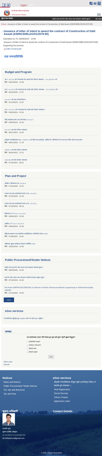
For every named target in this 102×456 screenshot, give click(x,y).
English (23, 5)
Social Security (61, 393)
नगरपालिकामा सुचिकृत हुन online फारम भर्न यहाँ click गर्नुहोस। (24, 318)
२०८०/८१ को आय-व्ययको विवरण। (15, 99)
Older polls (8, 362)
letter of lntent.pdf (13, 49)
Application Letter (62, 401)
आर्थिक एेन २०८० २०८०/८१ (14, 224)
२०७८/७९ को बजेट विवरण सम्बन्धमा (16, 160)
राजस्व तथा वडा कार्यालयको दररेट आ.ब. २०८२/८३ (20, 203)
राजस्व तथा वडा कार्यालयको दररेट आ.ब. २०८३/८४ (20, 193)
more (9, 300)
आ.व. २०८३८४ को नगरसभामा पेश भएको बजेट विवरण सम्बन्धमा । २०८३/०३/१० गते (31, 79)
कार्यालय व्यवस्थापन (35, 345)
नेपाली (31, 5)
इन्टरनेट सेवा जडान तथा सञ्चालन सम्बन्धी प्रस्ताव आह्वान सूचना (24, 277)
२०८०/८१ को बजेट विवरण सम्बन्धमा (16, 130)
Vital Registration (62, 389)
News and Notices (12, 382)
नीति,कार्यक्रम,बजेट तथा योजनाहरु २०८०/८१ (19, 120)
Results (7, 364)
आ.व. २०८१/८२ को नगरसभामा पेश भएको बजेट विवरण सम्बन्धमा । (25, 110)
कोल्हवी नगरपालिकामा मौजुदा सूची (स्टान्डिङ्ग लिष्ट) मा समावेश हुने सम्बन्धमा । (75, 384)
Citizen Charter (61, 397)
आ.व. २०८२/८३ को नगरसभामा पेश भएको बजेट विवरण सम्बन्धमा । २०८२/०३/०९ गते (31, 89)
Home (3, 24)
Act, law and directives (14, 390)
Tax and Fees (10, 394)
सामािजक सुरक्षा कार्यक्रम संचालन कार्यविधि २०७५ (20, 244)
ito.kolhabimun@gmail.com (13, 438)
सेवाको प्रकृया (33, 352)
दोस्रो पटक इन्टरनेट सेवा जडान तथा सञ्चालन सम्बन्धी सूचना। (68, 19)
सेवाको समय (32, 348)
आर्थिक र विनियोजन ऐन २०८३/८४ (15, 183)
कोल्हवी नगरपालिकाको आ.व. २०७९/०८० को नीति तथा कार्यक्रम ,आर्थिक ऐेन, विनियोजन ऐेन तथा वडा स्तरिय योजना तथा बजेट (43, 140)
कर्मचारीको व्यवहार (34, 342)
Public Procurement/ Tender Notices (20, 386)
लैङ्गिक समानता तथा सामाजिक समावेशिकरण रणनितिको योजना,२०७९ (26, 234)
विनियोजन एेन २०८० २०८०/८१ (15, 214)
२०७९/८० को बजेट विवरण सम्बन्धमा (16, 150)
